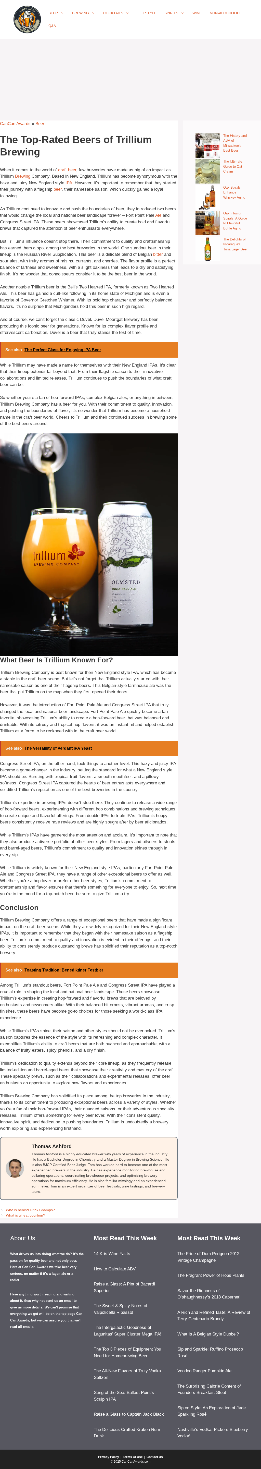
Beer (53, 13)
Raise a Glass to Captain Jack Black (129, 1414)
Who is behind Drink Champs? (30, 1210)
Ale (158, 215)
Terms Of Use (133, 1457)
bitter (158, 254)
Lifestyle (146, 13)
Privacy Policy (108, 1457)
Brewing (80, 13)
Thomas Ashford (52, 1146)
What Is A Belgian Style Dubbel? (208, 1334)
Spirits (171, 13)
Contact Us (155, 1457)
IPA (69, 182)
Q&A (52, 26)
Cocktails (113, 13)
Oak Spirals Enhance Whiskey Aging (234, 192)
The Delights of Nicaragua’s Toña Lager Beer (235, 244)
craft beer (67, 169)
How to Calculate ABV (115, 1269)
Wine (197, 13)
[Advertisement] (130, 77)
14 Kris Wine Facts (112, 1253)
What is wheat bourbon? (25, 1215)
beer (58, 189)
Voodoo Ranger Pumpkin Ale (204, 1370)
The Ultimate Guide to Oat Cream (232, 166)
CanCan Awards (15, 123)
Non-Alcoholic (225, 13)
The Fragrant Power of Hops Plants (210, 1275)
